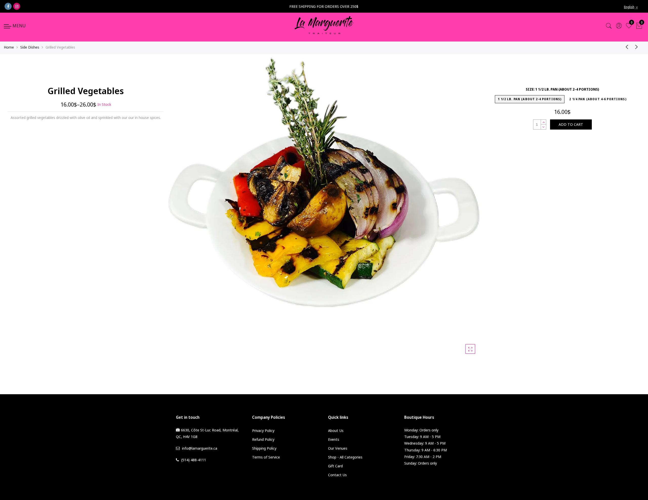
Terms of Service (266, 457)
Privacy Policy (263, 430)
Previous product (625, 46)
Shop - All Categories (345, 457)
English (629, 7)
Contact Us (337, 474)
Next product (638, 46)
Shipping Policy (264, 448)
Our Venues (337, 448)
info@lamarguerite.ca (199, 448)
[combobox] (634, 7)
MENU (19, 26)
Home (9, 47)
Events (333, 439)
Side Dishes (29, 47)
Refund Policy (263, 439)
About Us (335, 430)
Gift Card (335, 465)
